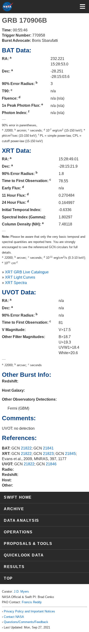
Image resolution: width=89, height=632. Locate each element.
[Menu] (82, 6)
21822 (26, 448)
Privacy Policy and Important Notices (29, 611)
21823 (48, 454)
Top (8, 578)
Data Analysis (21, 520)
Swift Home (18, 497)
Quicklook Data (24, 555)
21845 (70, 454)
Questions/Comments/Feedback (26, 622)
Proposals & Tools (28, 544)
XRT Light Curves (20, 277)
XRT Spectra (16, 283)
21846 (51, 464)
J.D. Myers (21, 591)
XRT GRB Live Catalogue (27, 272)
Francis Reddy (32, 602)
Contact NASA (14, 617)
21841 (48, 448)
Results (14, 567)
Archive (14, 509)
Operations (18, 532)
